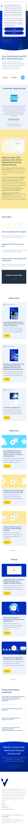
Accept (14, 29)
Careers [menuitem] (4, 805)
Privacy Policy (19, 15)
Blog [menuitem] (3, 803)
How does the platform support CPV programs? (12, 709)
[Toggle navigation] (26, 6)
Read (6, 335)
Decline (14, 33)
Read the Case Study (14, 125)
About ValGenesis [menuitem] (7, 809)
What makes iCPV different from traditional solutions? (11, 719)
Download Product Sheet (8, 225)
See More (13, 550)
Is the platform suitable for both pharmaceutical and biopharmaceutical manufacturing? (12, 729)
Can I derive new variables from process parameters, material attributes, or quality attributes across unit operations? (13, 698)
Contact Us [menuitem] (5, 807)
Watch (7, 466)
